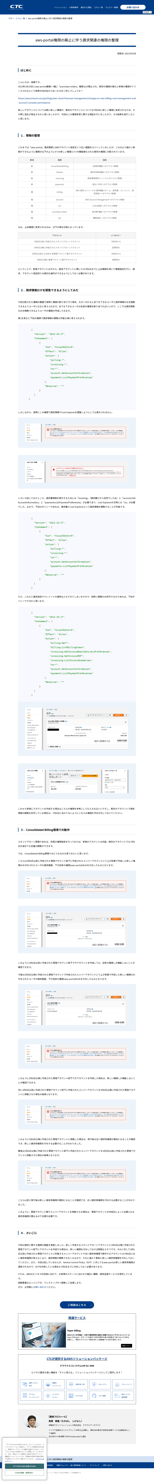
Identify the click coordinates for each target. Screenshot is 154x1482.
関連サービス (77, 1317)
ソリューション (60, 7)
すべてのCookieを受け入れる (24, 1466)
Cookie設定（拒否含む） (24, 1472)
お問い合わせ (132, 7)
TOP (10, 18)
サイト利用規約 (47, 1465)
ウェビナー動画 (111, 7)
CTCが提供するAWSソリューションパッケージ (77, 1358)
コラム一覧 (98, 7)
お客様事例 (73, 7)
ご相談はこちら (77, 1305)
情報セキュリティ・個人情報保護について (71, 1465)
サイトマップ (94, 1465)
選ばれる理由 (86, 7)
